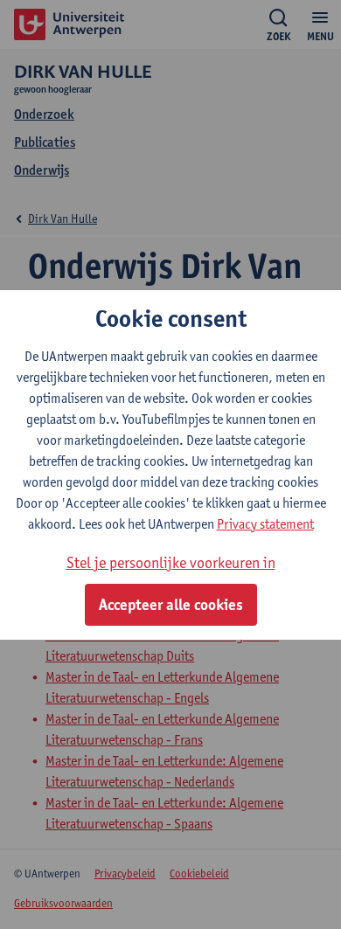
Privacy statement (265, 524)
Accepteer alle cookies (171, 604)
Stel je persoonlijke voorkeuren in (170, 562)
